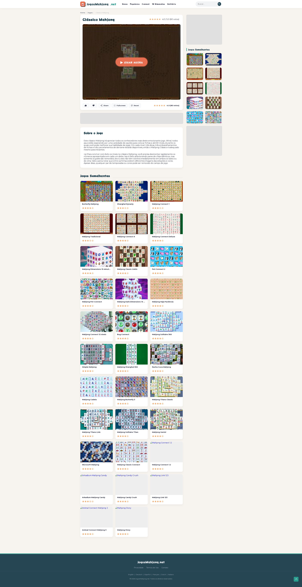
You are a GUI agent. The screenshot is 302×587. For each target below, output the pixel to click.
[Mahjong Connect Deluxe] (213, 88)
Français (156, 574)
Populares (135, 4)
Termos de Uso (152, 568)
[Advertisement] (204, 29)
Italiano (171, 574)
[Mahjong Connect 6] (194, 88)
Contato (164, 568)
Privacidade (138, 568)
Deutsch (139, 574)
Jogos (90, 13)
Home (82, 13)
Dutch (163, 574)
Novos (125, 4)
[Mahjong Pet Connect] (213, 117)
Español (148, 574)
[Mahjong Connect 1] (194, 73)
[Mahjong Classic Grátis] (213, 102)
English (131, 574)
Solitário (171, 4)
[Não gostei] (93, 105)
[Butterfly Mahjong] (194, 59)
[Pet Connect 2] (194, 117)
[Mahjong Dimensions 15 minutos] (194, 102)
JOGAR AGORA (131, 62)
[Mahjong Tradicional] (213, 73)
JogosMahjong (98, 4)
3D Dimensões (158, 4)
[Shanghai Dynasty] (213, 59)
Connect (146, 4)
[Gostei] (86, 105)
